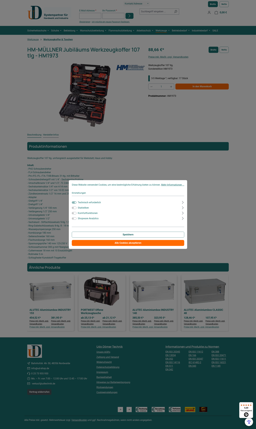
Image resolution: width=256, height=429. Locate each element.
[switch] (74, 208)
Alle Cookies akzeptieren (128, 242)
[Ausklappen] (182, 202)
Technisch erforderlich (89, 202)
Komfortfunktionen (88, 213)
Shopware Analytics (88, 218)
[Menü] (251, 404)
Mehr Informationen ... (172, 184)
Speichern (128, 234)
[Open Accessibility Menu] (249, 422)
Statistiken (83, 207)
